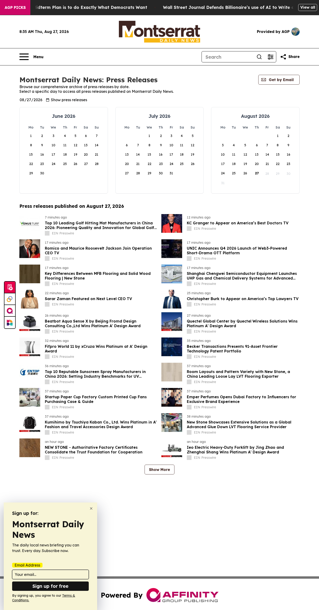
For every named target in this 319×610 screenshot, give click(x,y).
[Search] (259, 56)
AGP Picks (15, 7)
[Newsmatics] (9, 322)
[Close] (91, 508)
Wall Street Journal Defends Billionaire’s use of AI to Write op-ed (233, 7)
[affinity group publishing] (9, 311)
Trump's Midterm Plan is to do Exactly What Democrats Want (80, 7)
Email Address (27, 565)
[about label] (47, 233)
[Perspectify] (9, 299)
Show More (159, 469)
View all (307, 7)
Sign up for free (50, 586)
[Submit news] (9, 287)
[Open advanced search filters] (270, 56)
